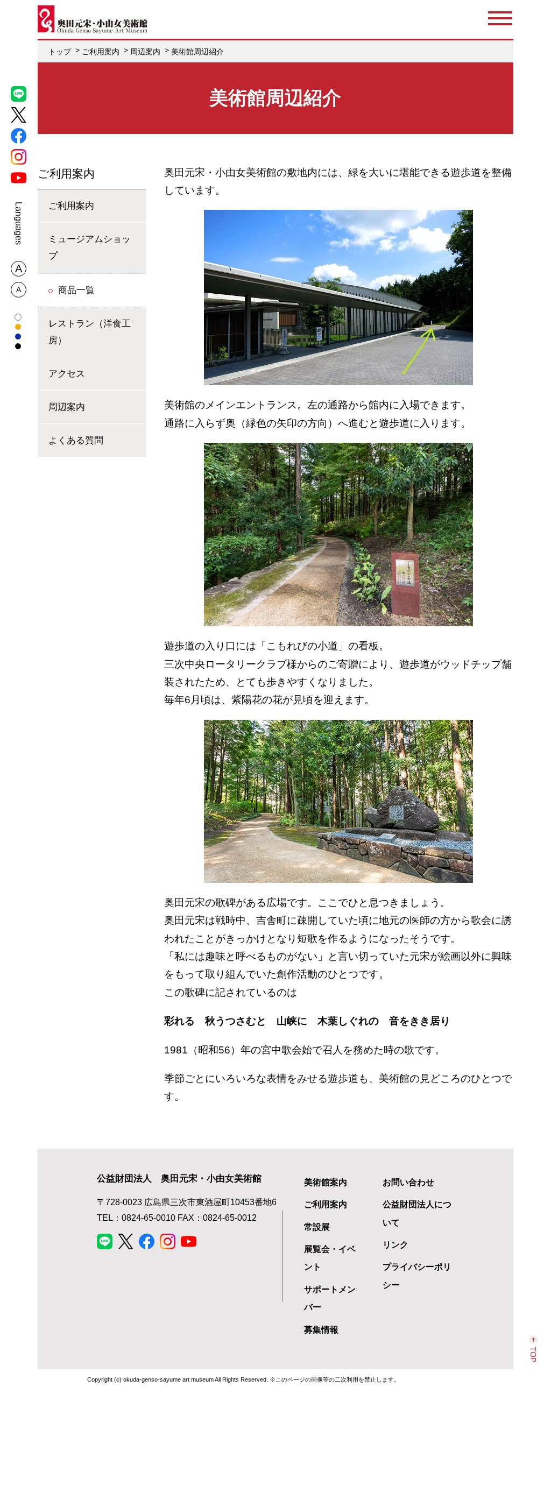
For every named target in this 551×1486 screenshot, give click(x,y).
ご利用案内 (66, 173)
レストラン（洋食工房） (89, 331)
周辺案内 (66, 406)
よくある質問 (75, 440)
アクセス (66, 373)
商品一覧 (76, 290)
